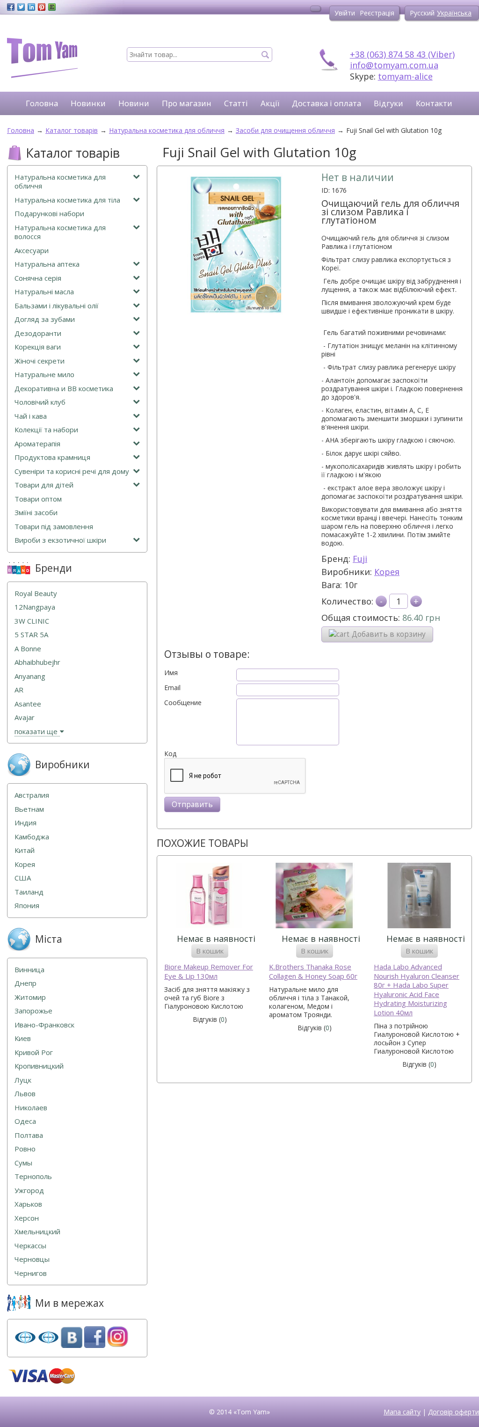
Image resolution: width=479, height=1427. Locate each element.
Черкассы (30, 1245)
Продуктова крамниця (52, 457)
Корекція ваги (38, 346)
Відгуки (388, 103)
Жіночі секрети (40, 361)
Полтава (29, 1135)
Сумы (23, 1162)
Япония (27, 905)
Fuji (360, 558)
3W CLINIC (32, 621)
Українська (454, 12)
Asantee (28, 703)
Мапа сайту (402, 1411)
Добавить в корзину (389, 634)
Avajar (25, 717)
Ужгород (29, 1190)
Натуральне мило (44, 374)
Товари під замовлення (54, 526)
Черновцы (32, 1259)
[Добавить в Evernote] (52, 7)
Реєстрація (377, 12)
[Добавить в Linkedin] (31, 7)
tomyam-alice (405, 76)
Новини (133, 103)
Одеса (25, 1121)
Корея (386, 571)
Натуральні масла (44, 291)
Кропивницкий (39, 1066)
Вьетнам (29, 809)
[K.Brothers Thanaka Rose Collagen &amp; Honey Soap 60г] (314, 897)
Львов (25, 1093)
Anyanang (30, 676)
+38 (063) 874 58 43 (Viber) (402, 54)
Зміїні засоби (36, 512)
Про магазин (186, 103)
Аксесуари (32, 250)
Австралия (32, 795)
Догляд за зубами (45, 319)
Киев (23, 1038)
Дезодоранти (38, 333)
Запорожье (33, 1010)
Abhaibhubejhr (37, 662)
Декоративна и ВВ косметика (64, 388)
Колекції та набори (46, 429)
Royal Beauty (36, 593)
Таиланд (29, 892)
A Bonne (28, 648)
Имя (171, 673)
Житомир (30, 997)
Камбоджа (32, 836)
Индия (25, 822)
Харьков (28, 1204)
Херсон (27, 1218)
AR (19, 689)
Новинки (88, 103)
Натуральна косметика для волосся (60, 232)
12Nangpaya (35, 607)
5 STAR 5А (31, 634)
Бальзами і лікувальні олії (57, 305)
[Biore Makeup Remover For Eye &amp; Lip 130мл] (209, 897)
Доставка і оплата (326, 103)
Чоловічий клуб (40, 402)
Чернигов (31, 1273)
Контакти (434, 103)
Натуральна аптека (47, 264)
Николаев (31, 1107)
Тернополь (33, 1176)
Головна (42, 103)
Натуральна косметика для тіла (67, 200)
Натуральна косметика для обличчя (60, 182)
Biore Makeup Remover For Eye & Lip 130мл (208, 971)
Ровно (25, 1148)
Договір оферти (453, 1411)
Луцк (23, 1080)
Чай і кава (31, 416)
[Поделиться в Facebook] (11, 7)
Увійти (344, 12)
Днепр (25, 983)
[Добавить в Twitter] (21, 7)
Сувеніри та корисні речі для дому (72, 471)
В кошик (210, 950)
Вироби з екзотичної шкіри (60, 540)
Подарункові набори (49, 213)
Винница (29, 969)
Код (170, 754)
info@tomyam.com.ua (394, 65)
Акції (270, 103)
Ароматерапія (37, 443)
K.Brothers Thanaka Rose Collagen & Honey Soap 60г (313, 971)
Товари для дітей (44, 485)
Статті (236, 103)
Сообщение (183, 703)
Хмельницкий (37, 1231)
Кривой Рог (34, 1052)
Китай (25, 850)
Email (172, 688)
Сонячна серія (38, 278)
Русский (422, 12)
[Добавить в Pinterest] (41, 7)
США (23, 878)
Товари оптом (38, 499)
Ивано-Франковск (44, 1024)
